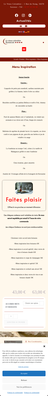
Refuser (24, 380)
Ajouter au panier (16, 322)
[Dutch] (19, 32)
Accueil (16, 59)
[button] (44, 346)
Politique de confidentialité (15, 393)
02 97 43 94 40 (31, 7)
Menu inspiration (31, 59)
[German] (26, 32)
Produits (21, 59)
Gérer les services (23, 367)
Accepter (24, 373)
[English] (22, 32)
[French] (24, 32)
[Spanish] (28, 32)
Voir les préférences (24, 387)
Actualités (24, 20)
